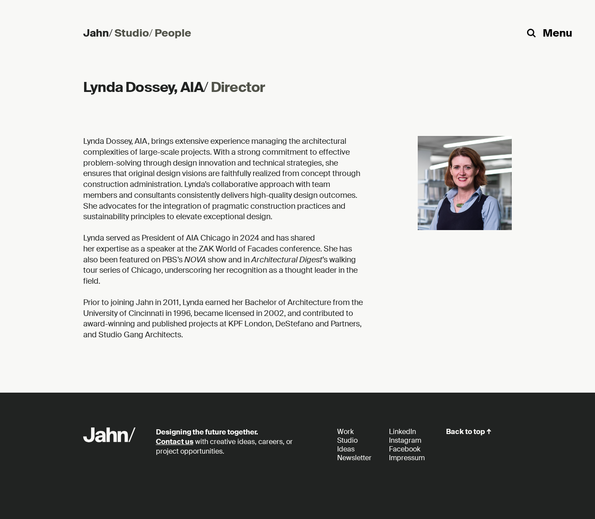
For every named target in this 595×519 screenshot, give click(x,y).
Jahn (97, 33)
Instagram (405, 440)
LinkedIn (402, 431)
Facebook (404, 449)
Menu (557, 33)
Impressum (407, 457)
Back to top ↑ (469, 431)
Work (345, 431)
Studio (133, 33)
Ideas (346, 449)
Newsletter (354, 457)
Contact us (174, 441)
